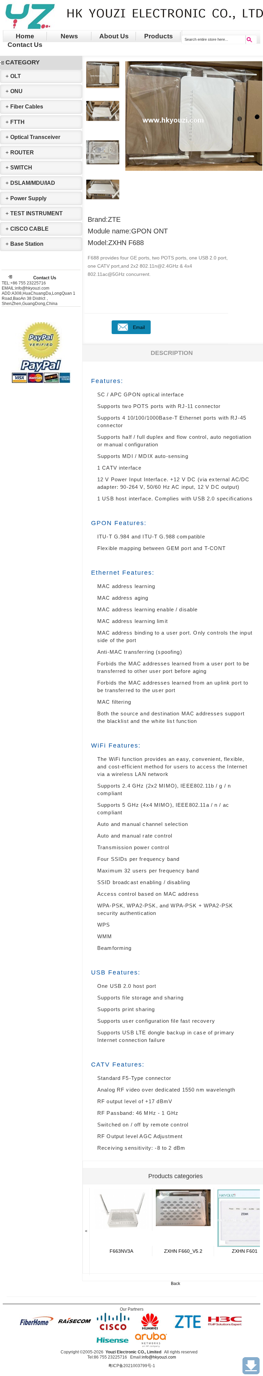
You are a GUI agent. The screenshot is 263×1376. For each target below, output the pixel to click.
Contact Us (25, 44)
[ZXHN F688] (121, 1209)
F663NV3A (121, 1251)
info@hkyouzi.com (159, 1357)
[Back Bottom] (251, 1365)
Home (25, 36)
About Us (114, 36)
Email (139, 327)
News (69, 36)
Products (158, 36)
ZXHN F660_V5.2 (183, 1251)
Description (172, 352)
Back (175, 1283)
